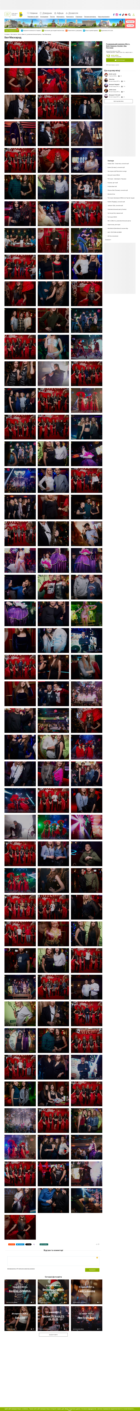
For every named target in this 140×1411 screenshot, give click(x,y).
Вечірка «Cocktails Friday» (53, 1291)
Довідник (47, 13)
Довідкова (79, 16)
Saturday (111, 79)
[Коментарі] (98, 1244)
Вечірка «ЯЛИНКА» (20, 1291)
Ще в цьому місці (118, 101)
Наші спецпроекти (103, 16)
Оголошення (44, 16)
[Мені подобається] (96, 1244)
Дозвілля (73, 13)
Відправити (92, 1270)
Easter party (112, 74)
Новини (34, 13)
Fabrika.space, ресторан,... (80, 1302)
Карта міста (70, 16)
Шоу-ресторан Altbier (11, 1302)
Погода (52, 16)
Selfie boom (112, 89)
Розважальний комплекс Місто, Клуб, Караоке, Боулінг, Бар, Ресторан (118, 46)
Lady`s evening (86, 1291)
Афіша (60, 13)
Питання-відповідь (90, 16)
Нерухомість (60, 16)
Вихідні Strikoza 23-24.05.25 (53, 1318)
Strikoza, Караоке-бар (45, 1329)
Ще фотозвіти (53, 1334)
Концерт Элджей (114, 84)
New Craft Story (87, 1317)
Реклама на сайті (33, 16)
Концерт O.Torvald (114, 95)
